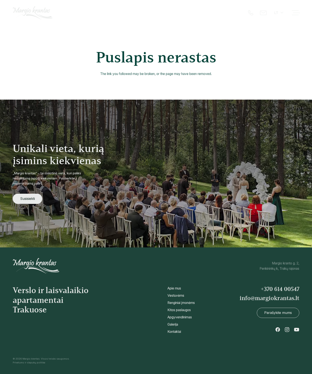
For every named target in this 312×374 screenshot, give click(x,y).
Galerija (172, 324)
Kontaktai (174, 332)
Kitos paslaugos (179, 310)
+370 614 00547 (280, 289)
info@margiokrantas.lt (269, 298)
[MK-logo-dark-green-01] (32, 13)
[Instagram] (287, 329)
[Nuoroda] (253, 266)
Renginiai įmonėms (181, 303)
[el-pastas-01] (263, 13)
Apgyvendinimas (179, 317)
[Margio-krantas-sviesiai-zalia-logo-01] (36, 266)
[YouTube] (296, 329)
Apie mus (174, 288)
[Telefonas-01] (250, 12)
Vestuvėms (175, 296)
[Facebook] (277, 329)
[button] (278, 13)
